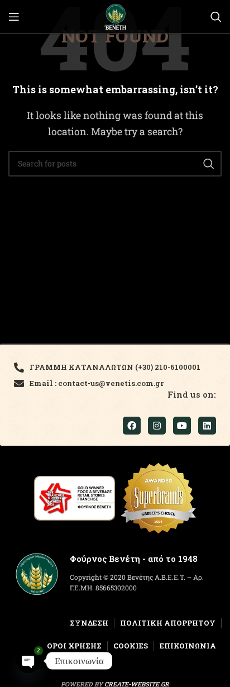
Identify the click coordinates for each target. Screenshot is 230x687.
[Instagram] (157, 426)
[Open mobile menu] (14, 17)
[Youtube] (182, 426)
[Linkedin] (207, 426)
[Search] (216, 17)
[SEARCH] (209, 163)
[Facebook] (132, 426)
